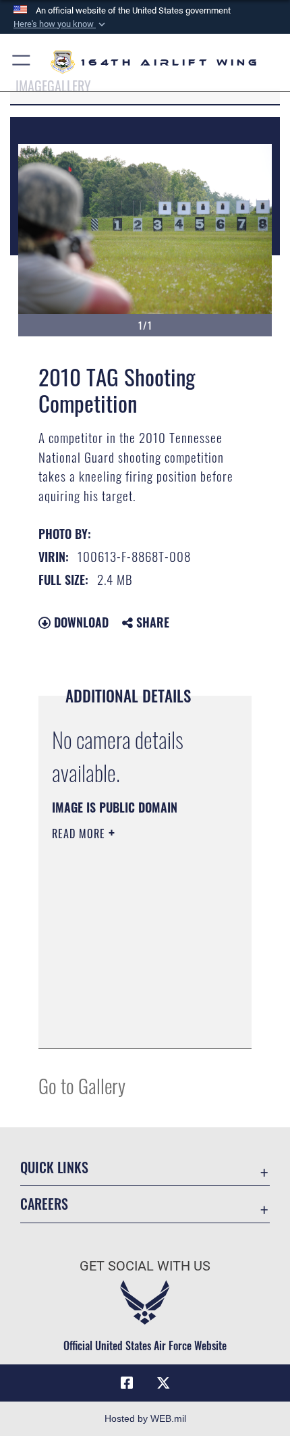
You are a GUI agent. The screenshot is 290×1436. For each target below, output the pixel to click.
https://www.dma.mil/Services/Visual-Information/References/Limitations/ (134, 1023)
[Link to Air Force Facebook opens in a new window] (127, 1383)
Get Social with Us (145, 1266)
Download (80, 622)
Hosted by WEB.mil (145, 1418)
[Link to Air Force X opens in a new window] (163, 1383)
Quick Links (54, 1167)
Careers (44, 1204)
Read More (80, 833)
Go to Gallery (81, 1085)
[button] (60, 24)
